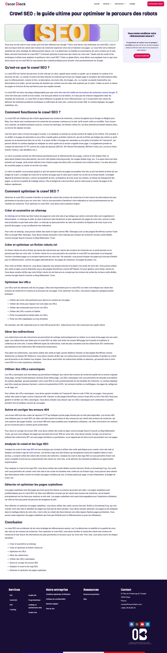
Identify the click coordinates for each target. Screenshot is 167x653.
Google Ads (32, 595)
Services (106, 4)
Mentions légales (52, 604)
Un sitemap (10, 216)
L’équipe (132, 4)
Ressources (119, 4)
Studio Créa (32, 613)
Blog (85, 599)
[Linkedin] (147, 624)
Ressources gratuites (91, 594)
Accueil (96, 4)
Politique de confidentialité (55, 599)
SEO (11, 595)
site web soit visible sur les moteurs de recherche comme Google (87, 92)
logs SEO (30, 449)
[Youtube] (142, 624)
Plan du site (50, 609)
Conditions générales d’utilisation (58, 594)
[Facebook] (131, 624)
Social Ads (13, 600)
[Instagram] (137, 624)
